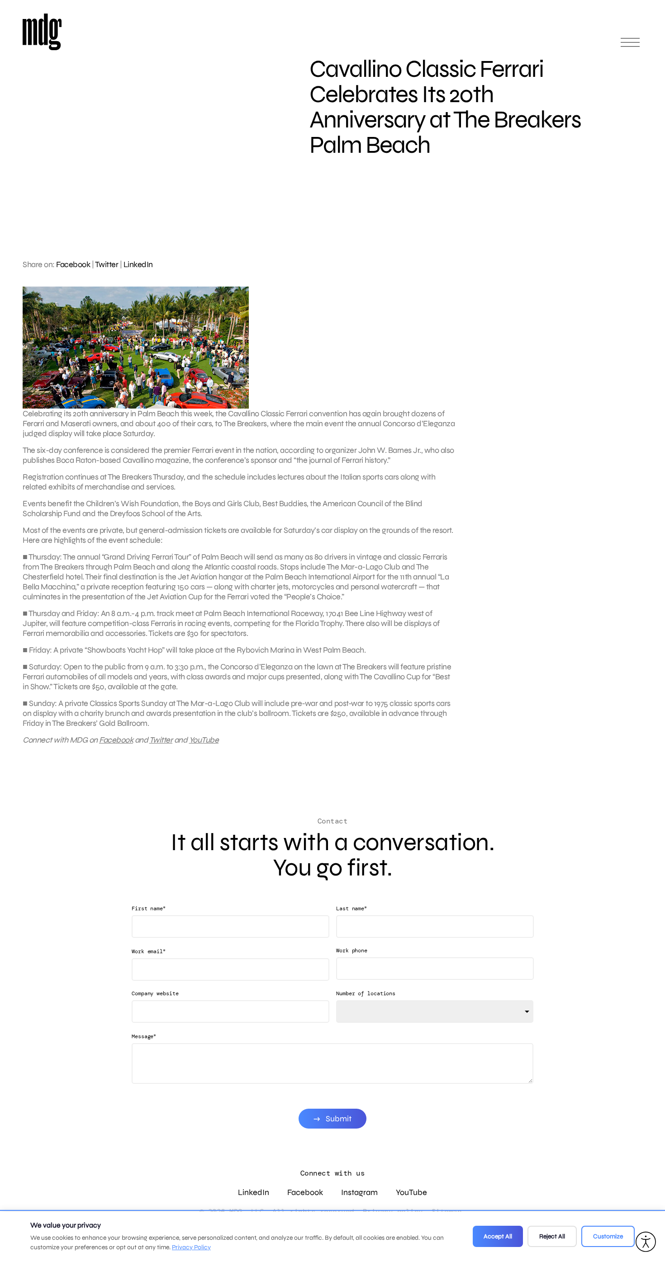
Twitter (107, 264)
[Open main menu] (630, 46)
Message (144, 1036)
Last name (351, 908)
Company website (155, 993)
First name (149, 908)
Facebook (73, 264)
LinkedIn (138, 264)
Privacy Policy (191, 1247)
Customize (608, 1236)
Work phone (351, 950)
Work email (149, 951)
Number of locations (365, 993)
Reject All (552, 1236)
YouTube (204, 740)
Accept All (498, 1236)
